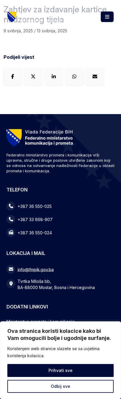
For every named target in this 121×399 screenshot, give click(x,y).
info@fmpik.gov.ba (36, 269)
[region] (60, 360)
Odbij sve (60, 386)
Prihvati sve (60, 370)
